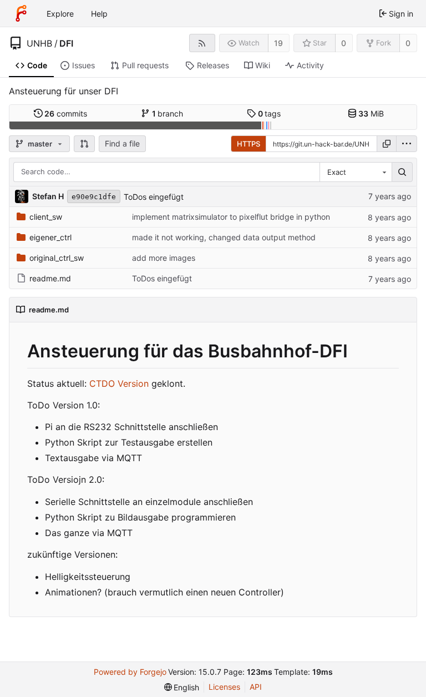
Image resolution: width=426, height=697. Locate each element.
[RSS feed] (202, 43)
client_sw (45, 216)
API (256, 686)
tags (269, 113)
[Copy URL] (387, 143)
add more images (163, 257)
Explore (60, 13)
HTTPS (248, 143)
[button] (84, 143)
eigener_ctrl (50, 237)
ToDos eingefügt (154, 196)
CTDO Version (119, 383)
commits (65, 113)
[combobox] (356, 172)
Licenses (224, 686)
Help (99, 13)
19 (278, 43)
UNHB (39, 43)
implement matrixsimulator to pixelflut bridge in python (231, 216)
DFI (66, 43)
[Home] (21, 13)
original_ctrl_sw (56, 257)
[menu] (406, 143)
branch (168, 113)
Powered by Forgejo (130, 671)
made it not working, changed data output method (224, 237)
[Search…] (402, 172)
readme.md (50, 278)
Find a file (122, 143)
